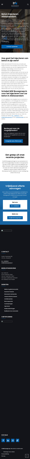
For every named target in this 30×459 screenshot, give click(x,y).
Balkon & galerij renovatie (11, 289)
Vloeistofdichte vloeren (10, 296)
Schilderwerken (8, 299)
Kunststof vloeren (9, 291)
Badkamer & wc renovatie (11, 311)
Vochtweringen (8, 303)
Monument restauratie (10, 294)
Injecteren (7, 306)
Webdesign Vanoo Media (9, 451)
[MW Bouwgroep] (15, 4)
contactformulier (20, 117)
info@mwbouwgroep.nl (6, 117)
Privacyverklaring (5, 454)
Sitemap (3, 456)
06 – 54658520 (15, 115)
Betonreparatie (8, 301)
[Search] (28, 4)
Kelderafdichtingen (9, 308)
